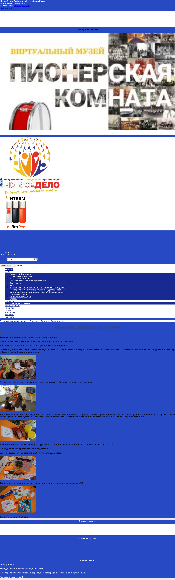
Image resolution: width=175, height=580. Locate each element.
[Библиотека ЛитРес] (15, 229)
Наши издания (12, 305)
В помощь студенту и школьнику (21, 14)
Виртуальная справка (15, 12)
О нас (7, 272)
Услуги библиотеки (19, 278)
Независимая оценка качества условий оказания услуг (37, 287)
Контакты (9, 317)
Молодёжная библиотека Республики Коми (22, 1)
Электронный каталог (20, 303)
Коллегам (9, 315)
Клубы (8, 310)
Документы (15, 283)
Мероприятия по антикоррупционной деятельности (36, 290)
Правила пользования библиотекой (28, 281)
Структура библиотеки (21, 276)
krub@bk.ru (6, 8)
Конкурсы (10, 312)
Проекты (9, 308)
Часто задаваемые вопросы (18, 21)
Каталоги (9, 301)
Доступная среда (18, 294)
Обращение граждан (20, 296)
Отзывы (9, 25)
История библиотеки (20, 274)
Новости (9, 269)
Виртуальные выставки (16, 16)
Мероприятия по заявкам (18, 19)
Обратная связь (13, 23)
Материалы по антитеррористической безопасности (36, 292)
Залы (12, 285)
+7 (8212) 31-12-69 (22, 6)
